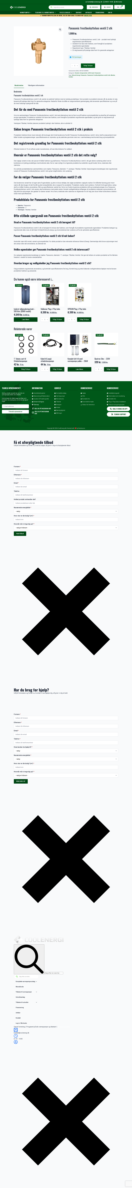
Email (16, 483)
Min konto (119, 2)
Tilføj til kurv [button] (57, 319)
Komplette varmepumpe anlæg (25, 981)
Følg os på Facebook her (42, 409)
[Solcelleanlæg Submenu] (72, 12)
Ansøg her (88, 15)
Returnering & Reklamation (42, 396)
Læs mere (25, 319)
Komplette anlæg (61, 393)
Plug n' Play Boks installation (117, 401)
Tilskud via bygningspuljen (116, 404)
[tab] (19, 85)
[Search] (29, 959)
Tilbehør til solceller (22, 1002)
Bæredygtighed (60, 410)
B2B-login (59, 413)
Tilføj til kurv (88, 66)
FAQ (83, 396)
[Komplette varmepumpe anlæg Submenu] (37, 981)
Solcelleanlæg (65, 12)
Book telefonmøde (88, 401)
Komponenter (84, 73)
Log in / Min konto (21, 1023)
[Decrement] (72, 66)
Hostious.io (81, 428)
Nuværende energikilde (22, 507)
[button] (60, 29)
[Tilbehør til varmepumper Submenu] (56, 12)
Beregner (58, 404)
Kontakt (18, 1018)
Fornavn (17, 466)
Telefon (16, 491)
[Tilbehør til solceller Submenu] (37, 1002)
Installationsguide (114, 393)
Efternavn (18, 475)
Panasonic (98, 73)
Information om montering (117, 396)
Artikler (88, 12)
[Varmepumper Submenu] (31, 12)
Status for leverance (88, 404)
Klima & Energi (76, 75)
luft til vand (91, 73)
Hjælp (84, 393)
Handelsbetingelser (39, 393)
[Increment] (77, 66)
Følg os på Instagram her (42, 412)
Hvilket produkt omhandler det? (25, 499)
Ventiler (71, 77)
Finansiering (99, 12)
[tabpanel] (66, 181)
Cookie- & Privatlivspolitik (41, 399)
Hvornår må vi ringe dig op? (24, 524)
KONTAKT (79, 12)
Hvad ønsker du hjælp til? (23, 747)
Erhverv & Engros (39, 401)
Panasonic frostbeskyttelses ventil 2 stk (98, 75)
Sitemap (36, 404)
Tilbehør (58, 401)
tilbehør (113, 75)
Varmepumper (25, 12)
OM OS (110, 12)
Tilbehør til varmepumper (44, 12)
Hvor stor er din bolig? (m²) (24, 516)
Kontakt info (86, 399)
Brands (77, 73)
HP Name (14, 457)
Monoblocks (60, 399)
